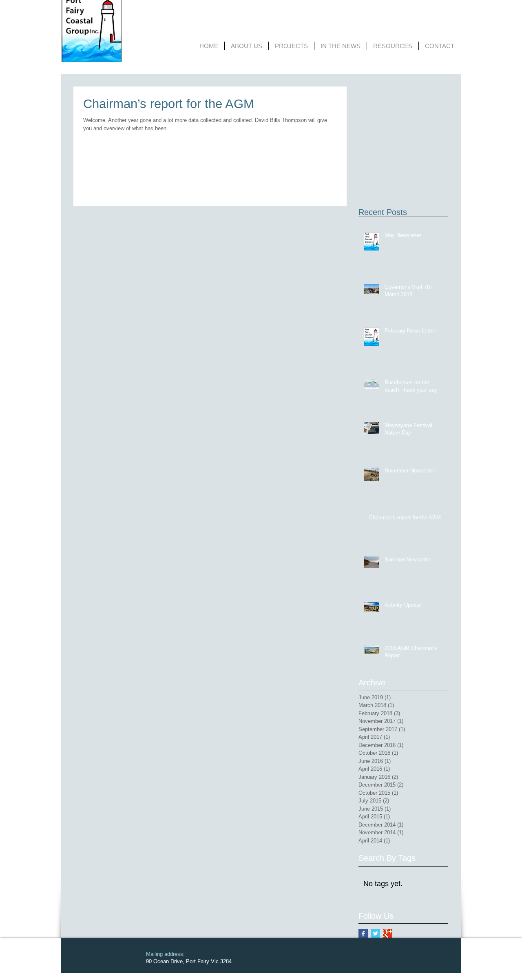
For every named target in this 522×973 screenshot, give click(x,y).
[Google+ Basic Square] (387, 933)
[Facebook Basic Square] (363, 933)
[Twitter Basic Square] (375, 933)
